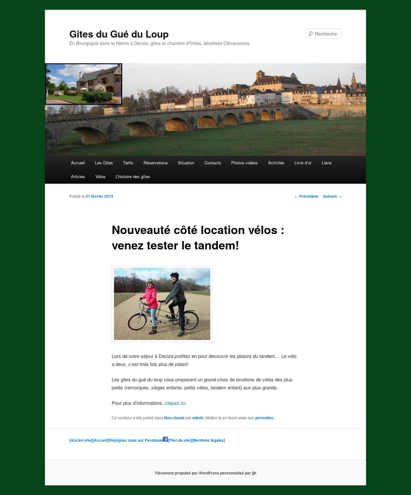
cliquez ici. (176, 402)
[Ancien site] (80, 440)
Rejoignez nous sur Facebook (136, 440)
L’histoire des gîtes (133, 176)
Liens (327, 163)
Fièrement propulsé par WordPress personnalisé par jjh (205, 473)
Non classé (174, 418)
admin (198, 418)
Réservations (156, 163)
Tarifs (128, 163)
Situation (186, 163)
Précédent (306, 196)
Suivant (332, 196)
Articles (78, 176)
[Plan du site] (180, 440)
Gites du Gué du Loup (119, 33)
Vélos (100, 176)
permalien (264, 418)
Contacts (213, 163)
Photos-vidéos (244, 163)
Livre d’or (302, 163)
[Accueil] (100, 440)
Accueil (78, 163)
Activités (276, 163)
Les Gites (104, 163)
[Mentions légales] (208, 440)
